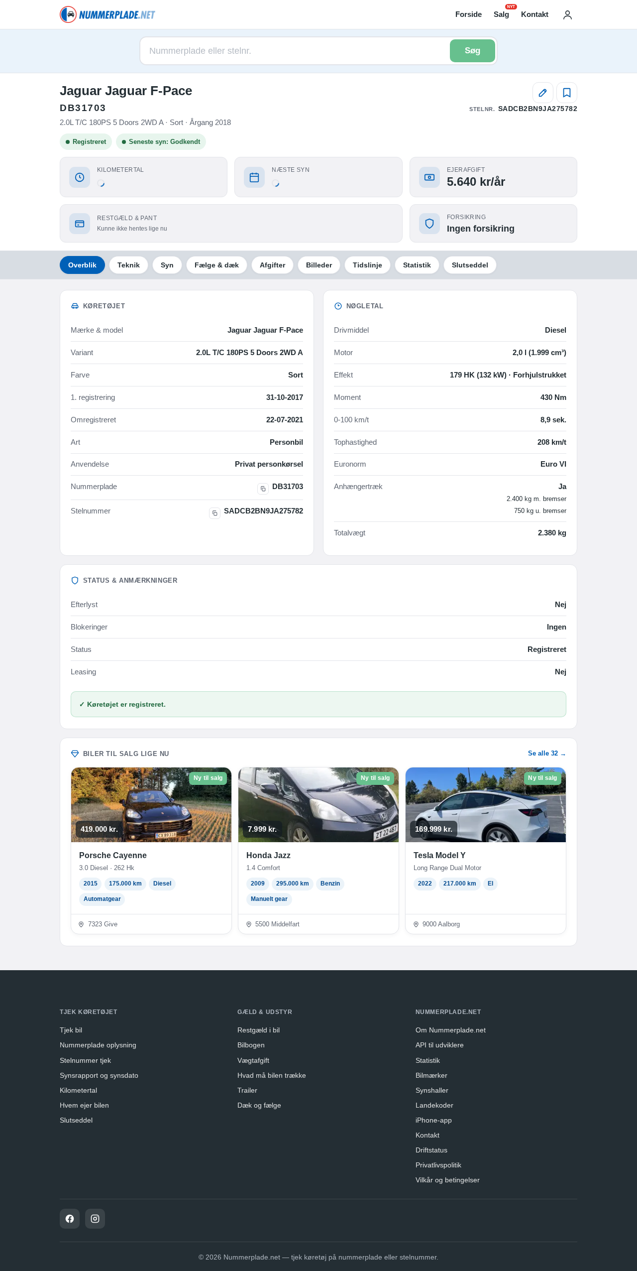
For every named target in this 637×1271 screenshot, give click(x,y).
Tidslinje (367, 265)
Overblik (82, 265)
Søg (472, 50)
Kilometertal (78, 1090)
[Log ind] (567, 14)
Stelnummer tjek (85, 1060)
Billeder (319, 265)
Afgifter (272, 265)
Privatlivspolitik (438, 1165)
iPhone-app (434, 1120)
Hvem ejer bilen (84, 1105)
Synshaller (432, 1090)
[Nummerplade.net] (107, 14)
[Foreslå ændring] (542, 92)
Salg (501, 13)
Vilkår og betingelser (448, 1180)
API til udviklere (440, 1045)
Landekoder (434, 1105)
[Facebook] (70, 1219)
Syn (167, 265)
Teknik (128, 265)
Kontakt (534, 14)
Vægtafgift (253, 1060)
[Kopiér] (263, 489)
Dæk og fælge (259, 1105)
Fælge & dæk (217, 265)
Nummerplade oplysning (98, 1045)
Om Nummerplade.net (451, 1030)
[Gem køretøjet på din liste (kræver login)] (566, 92)
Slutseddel (470, 265)
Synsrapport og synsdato (99, 1075)
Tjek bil (71, 1030)
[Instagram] (95, 1219)
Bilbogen (251, 1045)
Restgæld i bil (258, 1030)
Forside (468, 14)
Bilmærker (431, 1075)
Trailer (247, 1090)
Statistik (417, 265)
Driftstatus (431, 1150)
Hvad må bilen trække (271, 1075)
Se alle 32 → (547, 753)
